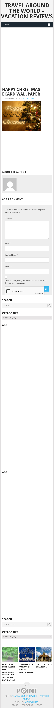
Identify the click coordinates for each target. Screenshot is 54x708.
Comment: (9, 218)
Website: (8, 267)
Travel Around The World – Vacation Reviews (27, 11)
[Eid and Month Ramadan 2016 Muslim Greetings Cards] (27, 654)
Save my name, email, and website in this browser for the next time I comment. (26, 282)
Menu (6, 25)
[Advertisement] (27, 59)
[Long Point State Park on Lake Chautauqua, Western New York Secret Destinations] (10, 654)
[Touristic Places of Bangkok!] (44, 654)
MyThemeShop (31, 702)
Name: (8, 243)
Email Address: (11, 255)
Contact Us (27, 705)
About (15, 705)
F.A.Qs (39, 705)
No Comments (28, 98)
